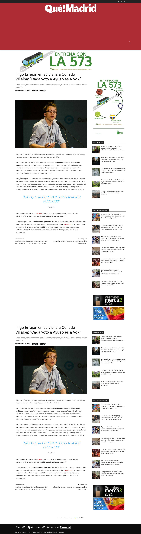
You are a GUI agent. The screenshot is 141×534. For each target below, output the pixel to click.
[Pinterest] (27, 95)
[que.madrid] (70, 9)
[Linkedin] (41, 95)
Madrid (39, 214)
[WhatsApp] (32, 95)
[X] (124, 1)
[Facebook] (116, 1)
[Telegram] (121, 1)
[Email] (46, 95)
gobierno (68, 224)
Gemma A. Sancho (24, 90)
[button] (129, 42)
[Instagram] (119, 1)
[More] (51, 95)
